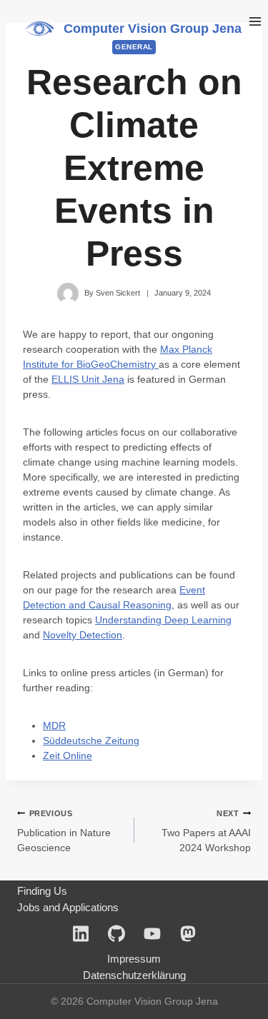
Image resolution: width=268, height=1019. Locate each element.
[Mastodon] (188, 933)
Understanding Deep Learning (163, 620)
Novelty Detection (82, 635)
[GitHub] (116, 933)
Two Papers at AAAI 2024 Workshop (206, 831)
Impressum (134, 959)
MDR (54, 725)
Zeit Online (67, 755)
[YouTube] (152, 933)
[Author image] (68, 293)
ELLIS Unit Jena (87, 379)
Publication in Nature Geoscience (64, 831)
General (133, 47)
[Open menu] (255, 21)
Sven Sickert (118, 292)
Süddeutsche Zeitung (91, 740)
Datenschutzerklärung (134, 975)
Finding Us (42, 891)
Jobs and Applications (68, 907)
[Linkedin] (81, 933)
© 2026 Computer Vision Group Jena (134, 1001)
